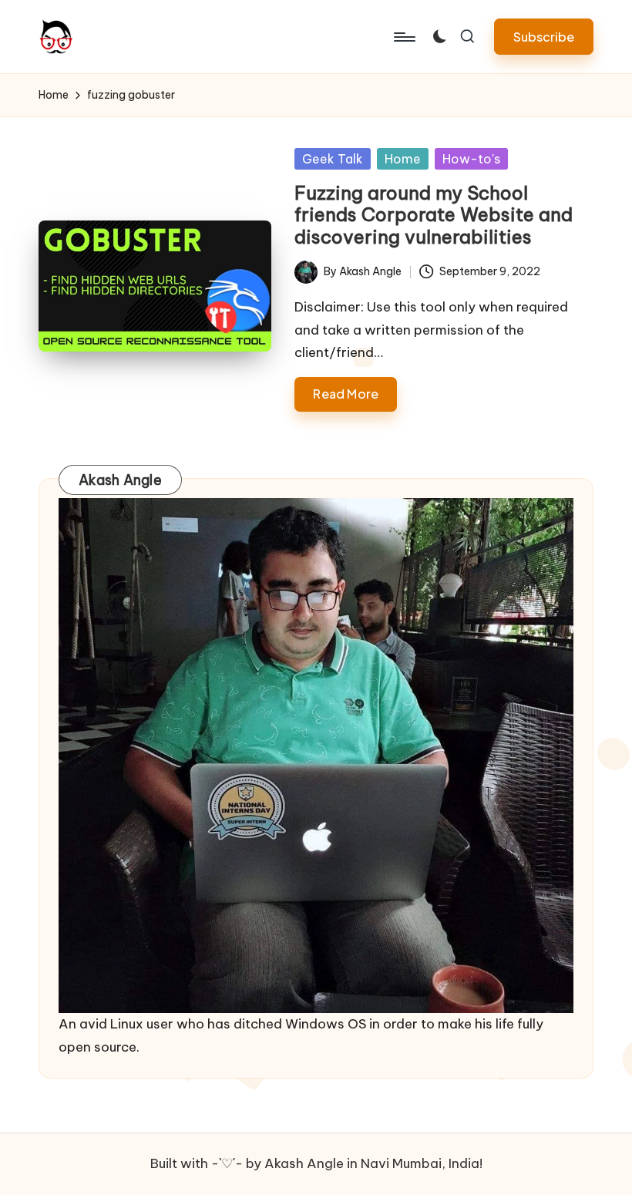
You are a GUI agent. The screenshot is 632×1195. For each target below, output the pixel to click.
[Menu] (403, 37)
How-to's (471, 159)
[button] (543, 37)
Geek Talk (332, 159)
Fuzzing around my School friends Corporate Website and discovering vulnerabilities (433, 215)
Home (403, 159)
